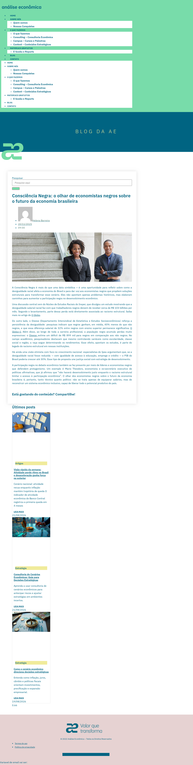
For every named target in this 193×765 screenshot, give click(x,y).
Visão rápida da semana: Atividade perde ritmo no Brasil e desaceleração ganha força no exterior (31, 474)
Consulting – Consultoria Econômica (33, 37)
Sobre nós (15, 19)
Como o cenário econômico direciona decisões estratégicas (31, 670)
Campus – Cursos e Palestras (29, 40)
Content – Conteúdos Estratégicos (32, 44)
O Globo (36, 315)
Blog (12, 55)
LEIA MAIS (19, 511)
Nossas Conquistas (23, 26)
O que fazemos (17, 30)
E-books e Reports (23, 51)
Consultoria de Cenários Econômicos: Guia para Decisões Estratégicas (27, 577)
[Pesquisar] (16, 188)
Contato (14, 59)
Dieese (33, 335)
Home (13, 15)
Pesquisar (17, 178)
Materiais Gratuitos (21, 48)
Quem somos (20, 22)
